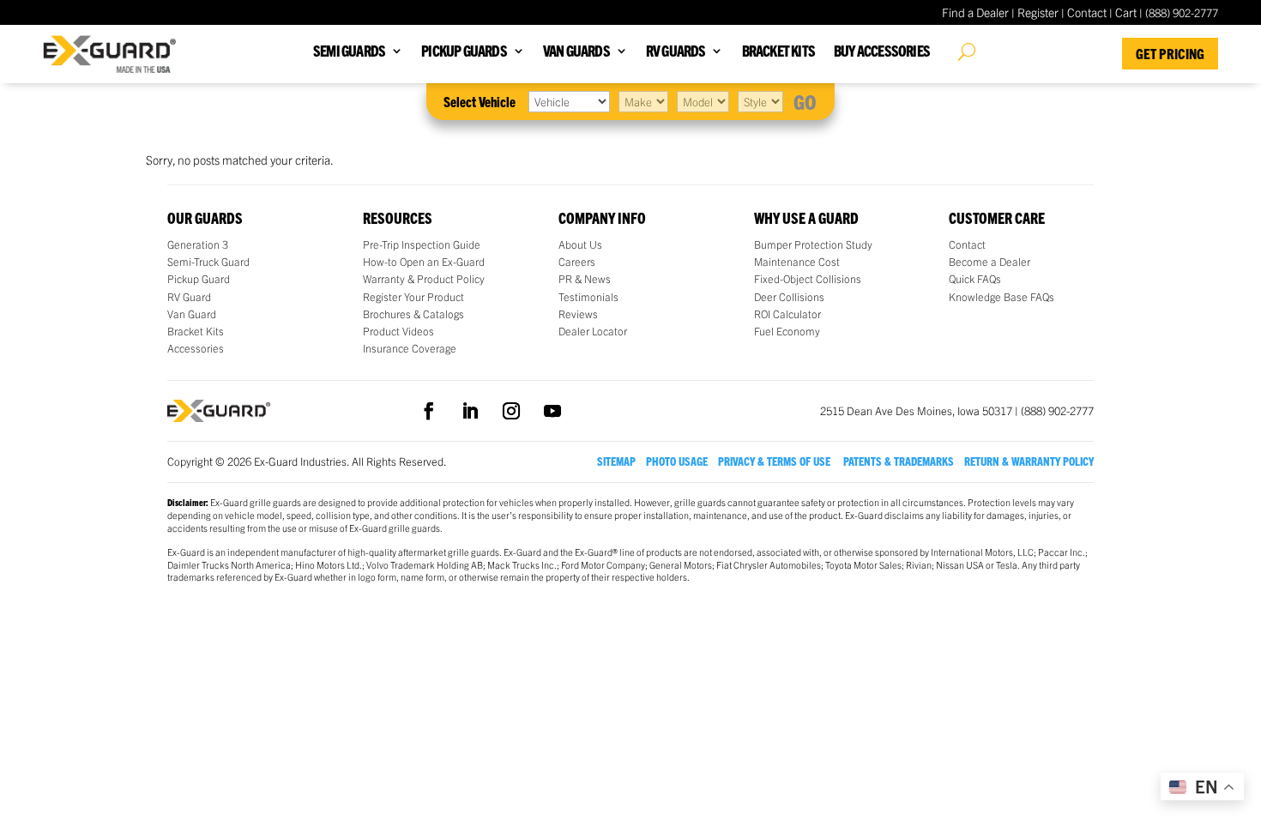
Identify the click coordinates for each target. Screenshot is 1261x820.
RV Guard (189, 297)
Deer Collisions (789, 297)
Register (1038, 12)
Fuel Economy (787, 331)
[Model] (703, 101)
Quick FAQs (975, 279)
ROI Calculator (787, 314)
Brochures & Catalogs (413, 314)
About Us (580, 244)
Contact (1087, 12)
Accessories (195, 348)
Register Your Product (413, 297)
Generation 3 (197, 244)
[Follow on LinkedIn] (470, 411)
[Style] (760, 101)
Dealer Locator (592, 331)
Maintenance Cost (797, 261)
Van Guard (191, 314)
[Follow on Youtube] (552, 411)
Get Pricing (1170, 53)
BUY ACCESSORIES (882, 52)
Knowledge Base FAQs (1001, 297)
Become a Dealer (989, 261)
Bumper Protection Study (813, 244)
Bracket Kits (195, 331)
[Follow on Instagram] (511, 411)
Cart (1126, 12)
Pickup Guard (198, 279)
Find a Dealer (975, 12)
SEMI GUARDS (349, 52)
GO (805, 101)
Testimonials (588, 297)
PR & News (584, 279)
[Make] (643, 101)
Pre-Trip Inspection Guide (421, 244)
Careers (576, 261)
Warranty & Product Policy (424, 279)
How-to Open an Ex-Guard (424, 261)
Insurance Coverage (409, 348)
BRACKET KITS (778, 52)
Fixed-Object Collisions (807, 279)
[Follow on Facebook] (429, 411)
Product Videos (398, 331)
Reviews (578, 314)
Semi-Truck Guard (208, 261)
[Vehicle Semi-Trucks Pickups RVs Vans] (569, 101)
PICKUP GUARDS (464, 52)
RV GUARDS (676, 52)
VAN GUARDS (576, 52)
